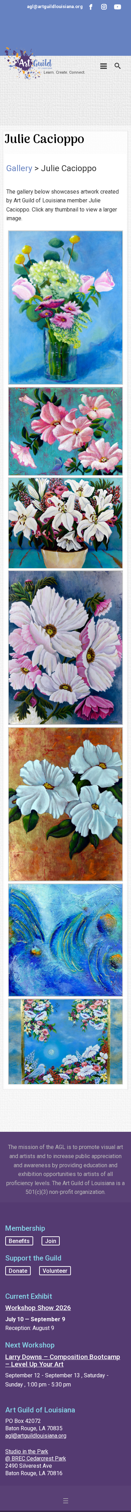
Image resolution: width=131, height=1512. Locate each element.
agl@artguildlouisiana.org (35, 1435)
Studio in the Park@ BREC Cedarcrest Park (35, 1455)
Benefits (19, 1241)
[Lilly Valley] (65, 523)
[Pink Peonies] (65, 647)
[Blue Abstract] (65, 940)
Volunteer (55, 1270)
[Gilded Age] (65, 804)
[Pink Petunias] (65, 431)
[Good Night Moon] (65, 1041)
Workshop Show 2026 (38, 1307)
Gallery (19, 168)
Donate (18, 1270)
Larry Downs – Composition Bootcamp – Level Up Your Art (62, 1360)
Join (50, 1241)
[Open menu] (65, 1501)
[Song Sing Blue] (65, 307)
